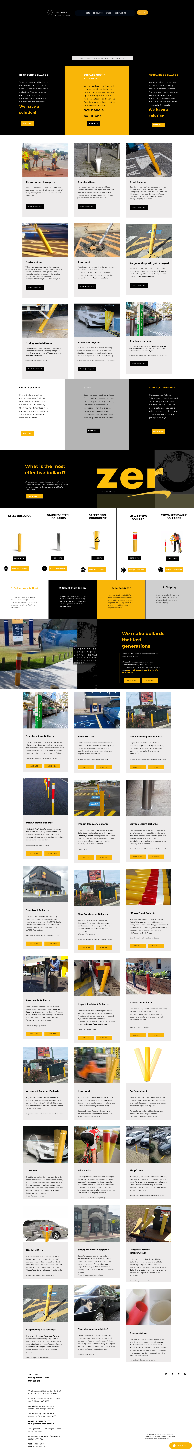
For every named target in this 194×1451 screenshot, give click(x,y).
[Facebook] (172, 1373)
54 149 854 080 (39, 1446)
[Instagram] (185, 1373)
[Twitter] (178, 1373)
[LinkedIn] (166, 1373)
